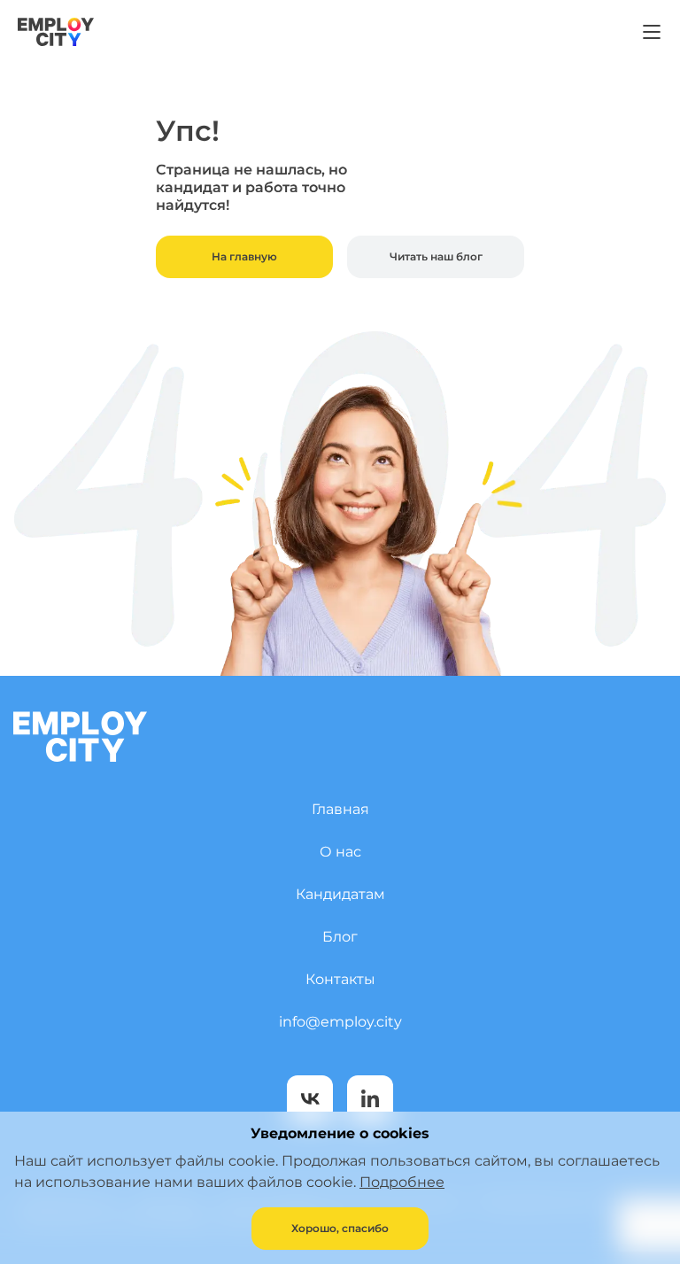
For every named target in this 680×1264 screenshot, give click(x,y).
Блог (340, 936)
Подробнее (401, 1182)
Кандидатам (340, 894)
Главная (340, 809)
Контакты (340, 979)
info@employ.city (340, 1021)
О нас (340, 851)
